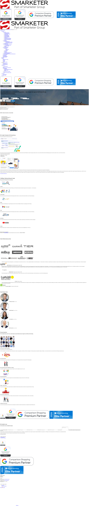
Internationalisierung (5, 56)
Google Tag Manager (6, 45)
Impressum (3, 485)
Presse (3, 73)
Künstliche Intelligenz (5, 64)
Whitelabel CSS (6, 43)
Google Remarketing (6, 35)
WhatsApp (17, 505)
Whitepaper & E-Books (5, 59)
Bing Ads (5, 48)
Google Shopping (5, 40)
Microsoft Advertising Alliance (7, 72)
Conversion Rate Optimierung (6, 53)
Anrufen (4, 487)
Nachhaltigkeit (6, 66)
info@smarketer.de (2, 437)
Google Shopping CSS (6, 41)
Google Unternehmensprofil (7, 39)
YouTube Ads (5, 37)
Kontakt (2, 75)
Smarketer (1, 88)
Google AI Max (6, 34)
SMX (5, 70)
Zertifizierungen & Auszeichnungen (7, 67)
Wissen (2, 58)
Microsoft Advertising (5, 47)
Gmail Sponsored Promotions (7, 38)
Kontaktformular (6, 232)
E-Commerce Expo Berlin (7, 71)
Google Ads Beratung (6, 36)
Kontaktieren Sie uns (2, 20)
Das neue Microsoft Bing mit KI (8, 52)
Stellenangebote (5, 74)
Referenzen (3, 57)
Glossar (4, 61)
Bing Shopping (6, 50)
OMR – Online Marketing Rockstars (8, 69)
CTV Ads (5, 51)
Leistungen (3, 31)
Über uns (4, 65)
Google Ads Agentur (5, 88)
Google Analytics (6, 44)
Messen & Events (5, 68)
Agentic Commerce (5, 54)
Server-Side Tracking (5, 63)
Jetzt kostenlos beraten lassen (3, 173)
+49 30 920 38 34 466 (8, 29)
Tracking (5, 46)
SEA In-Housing (5, 55)
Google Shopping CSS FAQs (9, 42)
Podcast (4, 60)
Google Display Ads (6, 33)
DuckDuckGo (7, 49)
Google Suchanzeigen (6, 32)
